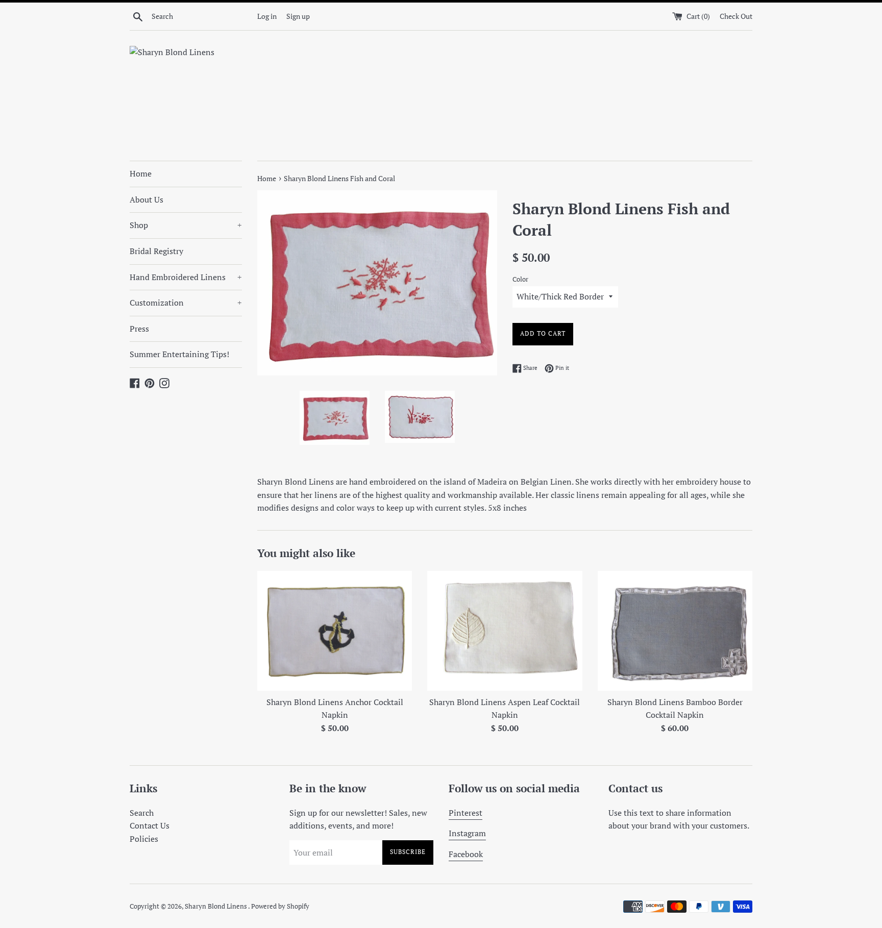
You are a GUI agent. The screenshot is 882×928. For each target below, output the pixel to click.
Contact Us (149, 825)
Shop (186, 225)
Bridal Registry (156, 251)
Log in (267, 16)
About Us (146, 199)
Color (520, 279)
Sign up (298, 16)
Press (139, 328)
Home (141, 173)
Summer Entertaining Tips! (179, 354)
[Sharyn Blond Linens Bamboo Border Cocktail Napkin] (675, 631)
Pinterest (465, 812)
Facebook (466, 854)
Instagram (467, 833)
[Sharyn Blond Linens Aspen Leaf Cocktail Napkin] (504, 631)
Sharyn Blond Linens (216, 906)
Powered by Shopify (280, 906)
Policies (144, 838)
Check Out (736, 16)
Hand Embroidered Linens (186, 277)
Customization (186, 302)
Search (142, 812)
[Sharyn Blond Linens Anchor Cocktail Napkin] (334, 631)
